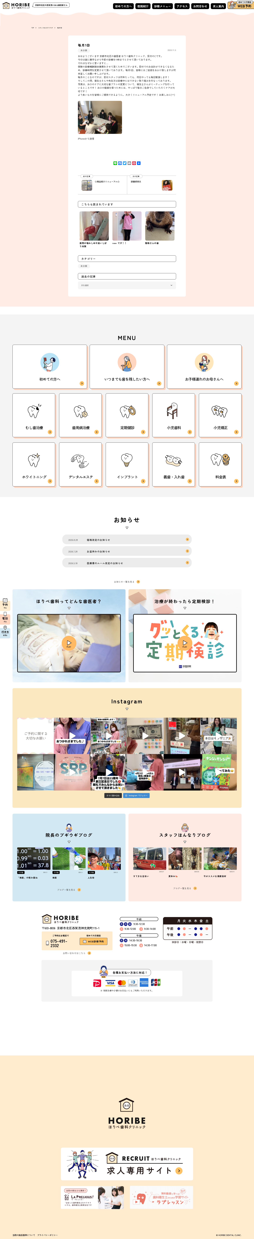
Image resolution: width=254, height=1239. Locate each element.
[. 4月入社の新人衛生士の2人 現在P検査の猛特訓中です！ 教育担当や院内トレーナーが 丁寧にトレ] (145, 772)
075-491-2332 (59, 943)
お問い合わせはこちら (74, 953)
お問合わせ (200, 6)
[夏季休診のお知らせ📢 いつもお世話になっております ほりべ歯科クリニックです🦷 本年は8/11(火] (35, 772)
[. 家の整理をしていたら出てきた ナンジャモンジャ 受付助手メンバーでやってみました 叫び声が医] (218, 772)
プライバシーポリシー (47, 1235)
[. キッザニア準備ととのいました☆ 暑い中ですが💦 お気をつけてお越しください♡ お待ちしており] (182, 736)
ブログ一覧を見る (66, 889)
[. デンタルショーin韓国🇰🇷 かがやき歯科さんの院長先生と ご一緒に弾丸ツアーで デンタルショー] (182, 772)
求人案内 (218, 6)
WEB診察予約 (96, 941)
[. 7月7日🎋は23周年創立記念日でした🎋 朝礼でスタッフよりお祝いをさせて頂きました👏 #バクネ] (108, 772)
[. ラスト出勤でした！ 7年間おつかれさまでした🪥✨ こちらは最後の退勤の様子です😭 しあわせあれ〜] (108, 736)
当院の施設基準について (23, 1235)
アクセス (182, 6)
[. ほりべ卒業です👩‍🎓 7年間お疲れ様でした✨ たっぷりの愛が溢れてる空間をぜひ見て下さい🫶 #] (72, 736)
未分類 (84, 50)
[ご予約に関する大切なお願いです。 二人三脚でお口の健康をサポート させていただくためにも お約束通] (35, 736)
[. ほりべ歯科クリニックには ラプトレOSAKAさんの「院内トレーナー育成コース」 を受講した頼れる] (72, 772)
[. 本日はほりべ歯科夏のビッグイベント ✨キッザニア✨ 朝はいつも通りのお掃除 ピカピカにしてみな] (218, 736)
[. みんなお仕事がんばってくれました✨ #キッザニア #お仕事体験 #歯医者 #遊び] (145, 736)
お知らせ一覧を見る (124, 581)
